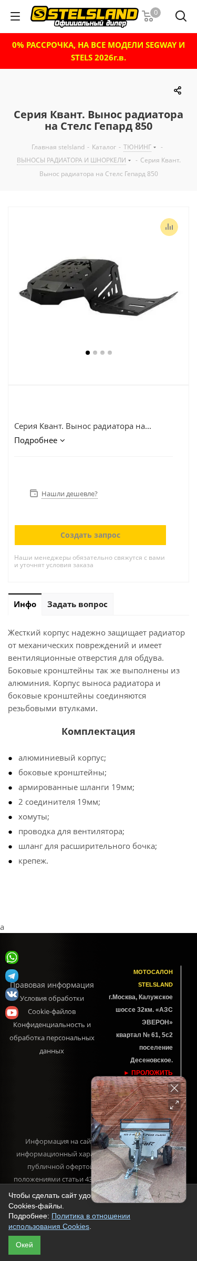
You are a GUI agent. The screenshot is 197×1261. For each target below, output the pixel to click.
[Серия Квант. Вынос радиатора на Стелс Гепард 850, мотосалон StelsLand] (98, 283)
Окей (24, 1245)
